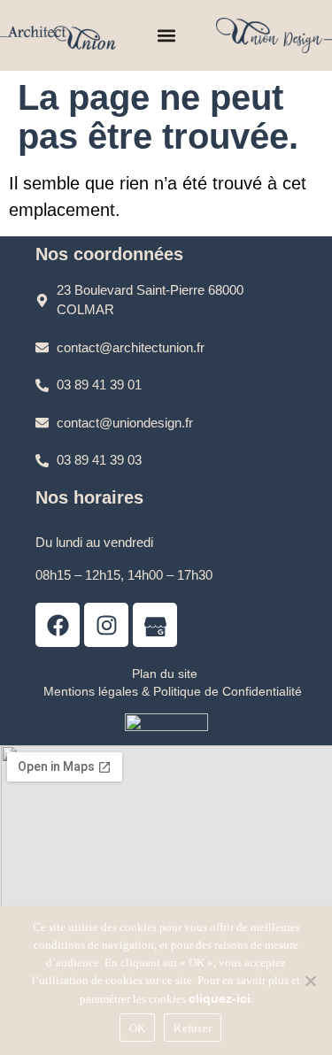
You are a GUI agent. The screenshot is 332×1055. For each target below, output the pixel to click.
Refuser (193, 1028)
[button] (166, 35)
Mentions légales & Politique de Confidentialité (172, 691)
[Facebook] (57, 625)
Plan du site (164, 673)
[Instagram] (106, 625)
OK (137, 1028)
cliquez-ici (220, 998)
